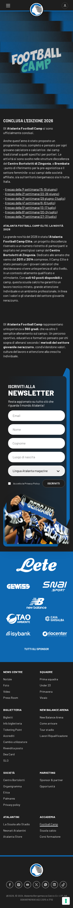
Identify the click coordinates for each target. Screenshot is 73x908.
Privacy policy (11, 804)
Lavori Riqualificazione (54, 735)
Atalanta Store (12, 836)
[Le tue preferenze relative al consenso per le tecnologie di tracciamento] (66, 901)
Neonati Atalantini (14, 830)
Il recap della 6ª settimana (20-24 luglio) (31, 212)
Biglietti (8, 717)
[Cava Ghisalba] (55, 618)
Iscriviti (53, 483)
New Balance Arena (54, 710)
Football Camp (49, 824)
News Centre (13, 672)
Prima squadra (49, 679)
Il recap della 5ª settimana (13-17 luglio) (30, 207)
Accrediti (8, 735)
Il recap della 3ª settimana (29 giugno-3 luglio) (35, 198)
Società (9, 772)
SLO (6, 760)
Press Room (10, 697)
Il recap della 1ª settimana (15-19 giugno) (31, 189)
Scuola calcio (48, 830)
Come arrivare (48, 723)
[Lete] (36, 568)
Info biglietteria (12, 723)
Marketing (47, 772)
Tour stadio (47, 729)
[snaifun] (55, 586)
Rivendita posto (13, 748)
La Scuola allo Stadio (16, 824)
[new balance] (36, 603)
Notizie (7, 679)
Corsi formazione (50, 836)
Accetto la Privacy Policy (26, 483)
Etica (6, 792)
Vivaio (43, 697)
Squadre (46, 672)
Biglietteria (12, 710)
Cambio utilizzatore (15, 742)
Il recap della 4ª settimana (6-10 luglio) (30, 203)
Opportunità (47, 786)
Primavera (46, 691)
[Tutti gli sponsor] (36, 649)
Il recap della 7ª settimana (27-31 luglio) (30, 216)
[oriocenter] (55, 633)
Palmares (9, 798)
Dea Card (9, 754)
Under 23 (45, 685)
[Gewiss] (18, 586)
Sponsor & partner (51, 780)
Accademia (47, 817)
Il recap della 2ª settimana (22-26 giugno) (32, 194)
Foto (6, 685)
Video (6, 691)
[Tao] (18, 619)
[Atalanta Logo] (36, 9)
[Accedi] (65, 5)
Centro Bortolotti (14, 780)
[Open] (8, 5)
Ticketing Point (12, 729)
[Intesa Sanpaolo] (18, 633)
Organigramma (12, 786)
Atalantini (11, 817)
